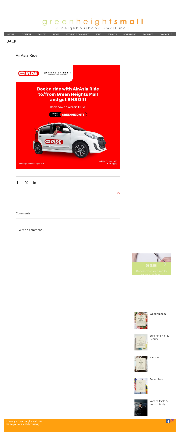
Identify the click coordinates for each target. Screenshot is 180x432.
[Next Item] (165, 264)
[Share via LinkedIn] (34, 182)
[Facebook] (168, 421)
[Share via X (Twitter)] (26, 182)
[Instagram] (172, 421)
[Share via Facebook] (17, 182)
